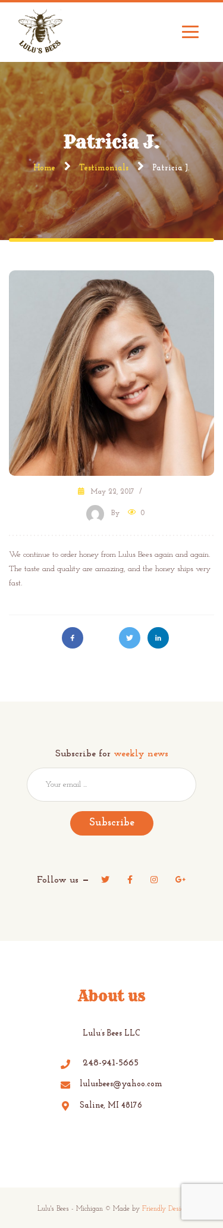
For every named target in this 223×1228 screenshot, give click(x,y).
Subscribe (111, 823)
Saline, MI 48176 (111, 1105)
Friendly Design (165, 1209)
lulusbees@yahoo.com (121, 1084)
